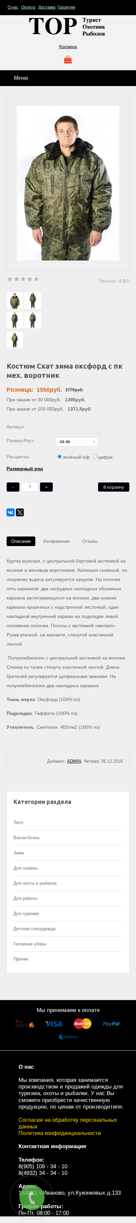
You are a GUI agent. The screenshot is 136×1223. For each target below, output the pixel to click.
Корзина (68, 46)
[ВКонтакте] (11, 512)
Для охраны (25, 868)
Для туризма (26, 913)
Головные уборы (30, 943)
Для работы (25, 898)
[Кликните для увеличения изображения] (68, 183)
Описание (21, 541)
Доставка (46, 7)
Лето (18, 822)
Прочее (21, 959)
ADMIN (74, 761)
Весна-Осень (27, 837)
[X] (20, 512)
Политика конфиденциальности (59, 1133)
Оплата (28, 7)
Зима (19, 852)
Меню (20, 78)
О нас (13, 7)
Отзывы (90, 541)
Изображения (56, 541)
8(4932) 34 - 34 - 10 (42, 1173)
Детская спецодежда (34, 928)
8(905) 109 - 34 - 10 (42, 1166)
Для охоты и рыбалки (35, 883)
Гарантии (66, 7)
